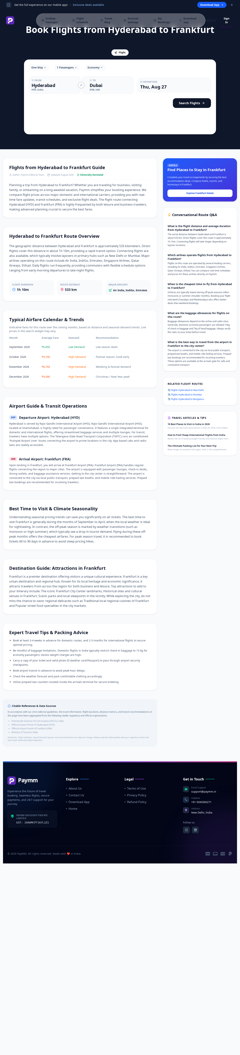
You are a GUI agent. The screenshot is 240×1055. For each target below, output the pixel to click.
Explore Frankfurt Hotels (200, 193)
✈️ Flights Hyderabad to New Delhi (186, 390)
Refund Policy (136, 802)
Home (73, 809)
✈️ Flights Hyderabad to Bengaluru (186, 399)
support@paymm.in (203, 791)
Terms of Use (136, 788)
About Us (75, 788)
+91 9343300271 (201, 802)
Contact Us (76, 795)
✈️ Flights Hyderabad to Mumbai (185, 394)
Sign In (226, 20)
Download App (79, 802)
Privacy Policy (136, 795)
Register (210, 20)
